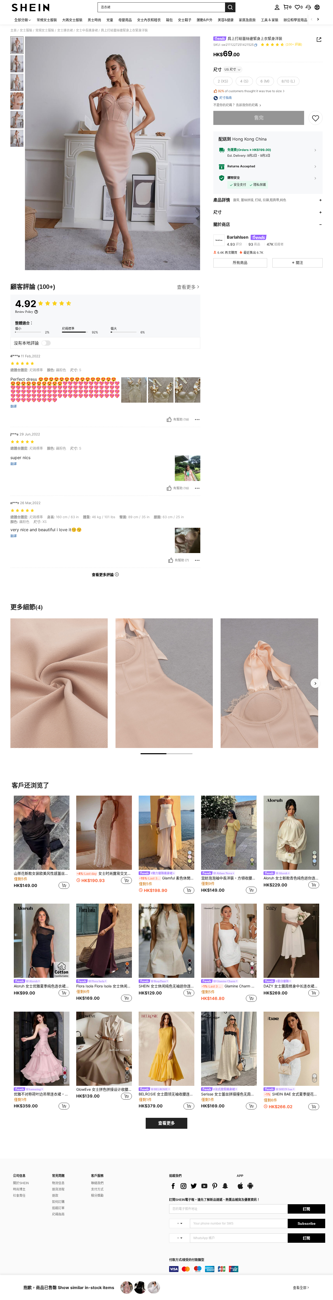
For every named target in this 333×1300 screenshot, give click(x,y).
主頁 (13, 30)
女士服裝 (26, 30)
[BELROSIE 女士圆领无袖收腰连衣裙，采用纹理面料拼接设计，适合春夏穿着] (166, 1049)
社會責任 (19, 1195)
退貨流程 (58, 1189)
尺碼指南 (58, 1214)
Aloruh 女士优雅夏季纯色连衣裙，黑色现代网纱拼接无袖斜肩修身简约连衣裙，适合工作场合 (41, 986)
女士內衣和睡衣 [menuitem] (149, 20)
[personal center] (277, 7)
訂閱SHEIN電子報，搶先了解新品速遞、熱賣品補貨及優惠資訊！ (214, 1200)
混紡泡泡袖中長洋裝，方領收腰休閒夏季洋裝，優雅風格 (229, 878)
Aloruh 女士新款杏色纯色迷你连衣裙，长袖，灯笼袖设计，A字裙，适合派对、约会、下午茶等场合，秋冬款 (291, 878)
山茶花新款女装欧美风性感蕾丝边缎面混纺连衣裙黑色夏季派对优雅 (41, 873)
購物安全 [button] (233, 178)
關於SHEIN (21, 1183)
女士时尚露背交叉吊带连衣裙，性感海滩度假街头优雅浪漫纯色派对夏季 (104, 873)
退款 (55, 1195)
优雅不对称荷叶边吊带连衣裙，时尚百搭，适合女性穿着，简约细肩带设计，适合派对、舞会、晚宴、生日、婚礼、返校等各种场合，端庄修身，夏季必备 (41, 1094)
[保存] (316, 118)
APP (240, 1176)
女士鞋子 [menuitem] (184, 20)
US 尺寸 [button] (230, 70)
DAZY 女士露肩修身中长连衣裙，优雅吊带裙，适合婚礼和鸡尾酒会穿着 (291, 986)
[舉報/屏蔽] (197, 419)
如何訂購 (58, 1202)
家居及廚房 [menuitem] (247, 20)
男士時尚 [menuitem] (94, 20)
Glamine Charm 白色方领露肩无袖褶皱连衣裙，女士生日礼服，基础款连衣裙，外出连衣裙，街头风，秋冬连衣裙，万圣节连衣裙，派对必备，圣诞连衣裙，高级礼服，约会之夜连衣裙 (229, 986)
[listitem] (42, 845)
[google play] (250, 1188)
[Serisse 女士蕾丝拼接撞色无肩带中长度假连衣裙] (229, 1049)
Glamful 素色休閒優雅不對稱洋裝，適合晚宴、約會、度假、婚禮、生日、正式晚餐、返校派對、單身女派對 (166, 878)
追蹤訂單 (58, 1208)
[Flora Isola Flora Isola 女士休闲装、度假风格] (104, 941)
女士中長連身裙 (87, 30)
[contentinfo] (247, 1269)
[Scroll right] (318, 20)
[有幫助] (169, 419)
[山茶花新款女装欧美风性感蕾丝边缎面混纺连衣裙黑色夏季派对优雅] (41, 833)
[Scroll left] (311, 20)
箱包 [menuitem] (169, 20)
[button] (308, 7)
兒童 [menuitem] (109, 20)
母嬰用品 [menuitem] (125, 20)
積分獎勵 (97, 1195)
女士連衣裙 (65, 30)
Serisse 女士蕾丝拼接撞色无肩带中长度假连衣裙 (229, 1094)
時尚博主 (19, 1189)
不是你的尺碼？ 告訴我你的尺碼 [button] (236, 105)
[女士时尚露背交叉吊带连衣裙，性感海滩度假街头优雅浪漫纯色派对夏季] (104, 833)
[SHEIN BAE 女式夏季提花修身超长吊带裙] (291, 1049)
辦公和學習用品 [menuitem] (295, 20)
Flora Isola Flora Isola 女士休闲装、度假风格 (104, 986)
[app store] (240, 1188)
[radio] (223, 81)
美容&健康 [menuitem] (226, 20)
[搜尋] (230, 7)
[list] (200, 1186)
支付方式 (97, 1189)
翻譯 (13, 406)
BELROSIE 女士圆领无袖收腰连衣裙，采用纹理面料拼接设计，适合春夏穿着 (166, 1094)
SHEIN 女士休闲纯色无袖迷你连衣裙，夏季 (166, 986)
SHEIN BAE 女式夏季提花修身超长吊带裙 (292, 1094)
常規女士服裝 (44, 30)
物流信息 (58, 1183)
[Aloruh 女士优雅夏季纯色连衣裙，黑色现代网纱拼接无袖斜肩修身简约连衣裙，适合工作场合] (41, 941)
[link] (287, 7)
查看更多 (166, 1123)
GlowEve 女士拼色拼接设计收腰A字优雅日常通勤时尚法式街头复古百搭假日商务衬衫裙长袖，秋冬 (104, 1089)
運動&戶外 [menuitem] (205, 20)
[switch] (46, 343)
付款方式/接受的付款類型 (186, 1260)
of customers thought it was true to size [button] (250, 91)
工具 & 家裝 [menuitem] (269, 20)
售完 (259, 118)
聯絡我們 (97, 1183)
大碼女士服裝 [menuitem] (72, 20)
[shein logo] (30, 7)
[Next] (315, 683)
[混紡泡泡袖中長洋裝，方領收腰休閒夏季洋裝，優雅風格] (229, 833)
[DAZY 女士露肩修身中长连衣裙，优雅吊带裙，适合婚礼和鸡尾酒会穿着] (291, 941)
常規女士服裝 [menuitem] (47, 20)
